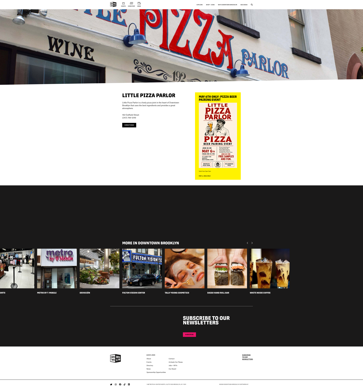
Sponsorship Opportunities (156, 372)
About (149, 358)
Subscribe (189, 334)
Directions (129, 125)
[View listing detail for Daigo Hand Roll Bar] (227, 268)
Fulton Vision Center (133, 293)
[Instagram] (116, 384)
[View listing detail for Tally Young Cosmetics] (184, 268)
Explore (200, 4)
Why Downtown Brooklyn (227, 4)
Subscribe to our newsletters (247, 357)
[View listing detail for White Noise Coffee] (270, 268)
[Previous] (248, 243)
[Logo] (113, 6)
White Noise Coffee (260, 293)
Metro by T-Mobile (47, 293)
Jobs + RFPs (173, 365)
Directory (150, 365)
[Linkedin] (129, 384)
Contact (172, 358)
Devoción (85, 293)
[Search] (252, 4)
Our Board (172, 369)
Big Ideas (244, 4)
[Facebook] (120, 384)
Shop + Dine (210, 4)
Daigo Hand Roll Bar (218, 293)
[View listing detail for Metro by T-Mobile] (57, 268)
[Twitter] (111, 384)
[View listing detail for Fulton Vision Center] (142, 268)
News (149, 369)
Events (149, 362)
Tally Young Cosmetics (177, 293)
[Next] (252, 243)
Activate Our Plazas (176, 362)
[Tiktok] (125, 384)
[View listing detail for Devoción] (99, 268)
